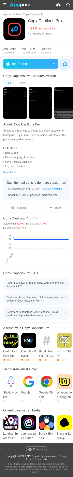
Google (25, 392)
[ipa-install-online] (58, 5)
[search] (68, 5)
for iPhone (19, 63)
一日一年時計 (64, 353)
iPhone (22, 82)
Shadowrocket (10, 394)
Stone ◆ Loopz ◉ (64, 435)
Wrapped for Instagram (64, 394)
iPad (8, 82)
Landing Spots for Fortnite (10, 435)
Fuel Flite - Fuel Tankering (11, 353)
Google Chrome (46, 394)
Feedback (21, 207)
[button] (5, 5)
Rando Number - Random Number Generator (46, 353)
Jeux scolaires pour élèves (28, 435)
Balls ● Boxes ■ (46, 435)
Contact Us (41, 459)
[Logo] (20, 5)
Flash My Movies (28, 353)
